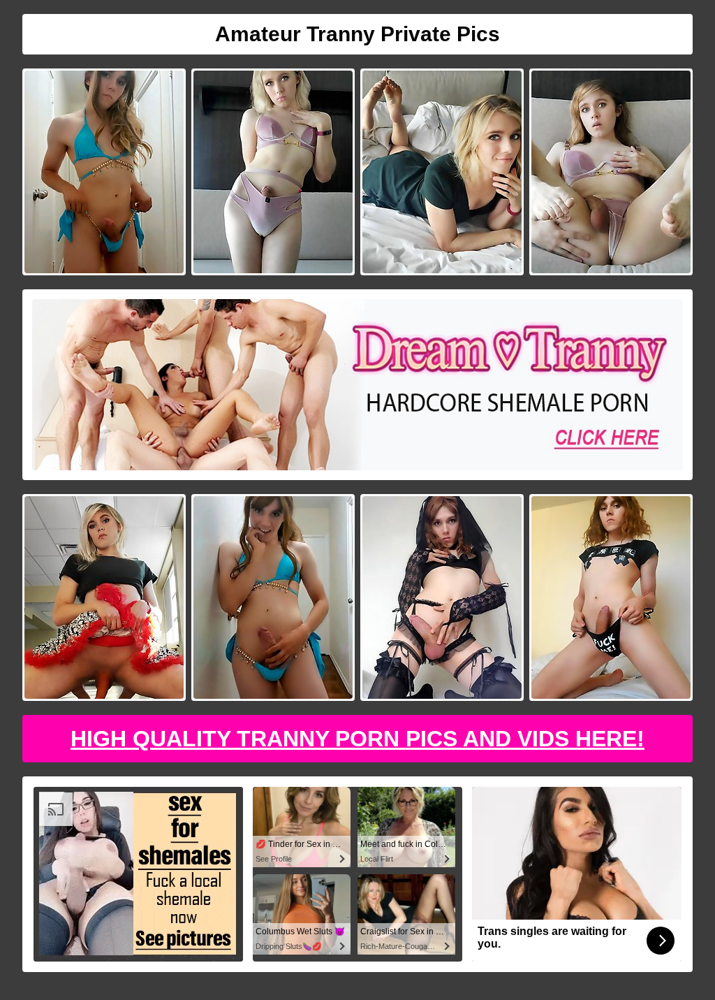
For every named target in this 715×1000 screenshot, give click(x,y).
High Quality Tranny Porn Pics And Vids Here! (357, 738)
